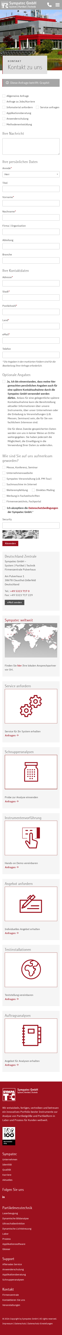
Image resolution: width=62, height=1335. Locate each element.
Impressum (7, 1323)
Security (7, 519)
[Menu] (57, 5)
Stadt (6, 291)
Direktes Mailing (45, 490)
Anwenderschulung (17, 118)
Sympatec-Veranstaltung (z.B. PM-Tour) (29, 478)
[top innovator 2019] (8, 1144)
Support (8, 1259)
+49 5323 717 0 (20, 591)
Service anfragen (49, 107)
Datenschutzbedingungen (43, 508)
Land (5, 320)
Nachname (9, 211)
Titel (4, 182)
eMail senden (14, 602)
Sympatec (9, 1154)
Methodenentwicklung (19, 124)
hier (19, 665)
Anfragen (10, 735)
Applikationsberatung (18, 113)
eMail (6, 334)
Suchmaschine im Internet (21, 484)
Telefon (6, 348)
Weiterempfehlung (17, 490)
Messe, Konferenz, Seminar (22, 467)
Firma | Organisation (14, 225)
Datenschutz (20, 1323)
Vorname (8, 197)
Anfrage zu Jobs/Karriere (20, 101)
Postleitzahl (9, 305)
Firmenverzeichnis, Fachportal (23, 501)
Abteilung (7, 240)
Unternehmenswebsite (19, 473)
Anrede (7, 168)
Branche (7, 254)
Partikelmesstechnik (17, 1208)
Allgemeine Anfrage (17, 95)
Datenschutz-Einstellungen (40, 1323)
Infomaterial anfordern (19, 107)
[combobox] (31, 174)
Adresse (7, 277)
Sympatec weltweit (19, 620)
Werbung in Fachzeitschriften (23, 495)
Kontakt (8, 1289)
